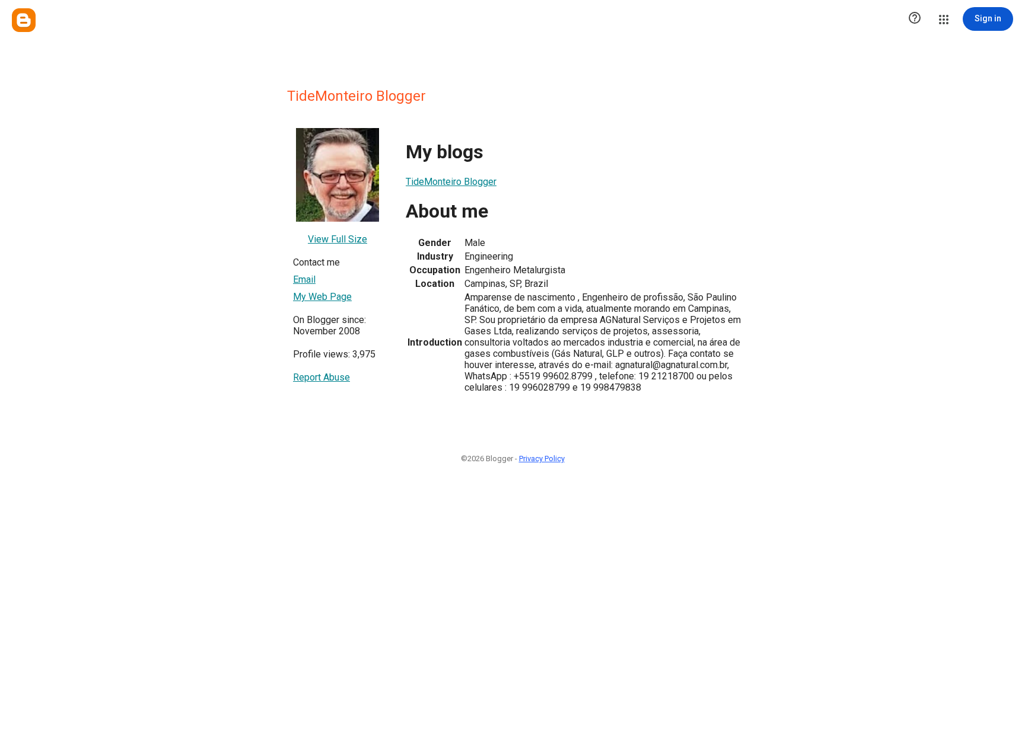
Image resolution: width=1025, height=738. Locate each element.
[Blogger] (24, 20)
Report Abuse (321, 377)
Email (304, 279)
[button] (914, 19)
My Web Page (322, 296)
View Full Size (337, 239)
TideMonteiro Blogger (451, 181)
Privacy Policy (542, 458)
